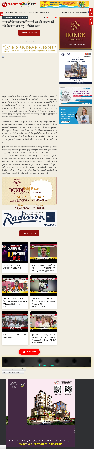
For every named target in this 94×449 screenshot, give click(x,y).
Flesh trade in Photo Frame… (13, 372)
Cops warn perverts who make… (14, 369)
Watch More (31, 352)
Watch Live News (29, 33)
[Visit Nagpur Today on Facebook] (89, 12)
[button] (15, 257)
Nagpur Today (51, 17)
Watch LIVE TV (29, 233)
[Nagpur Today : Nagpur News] (19, 5)
